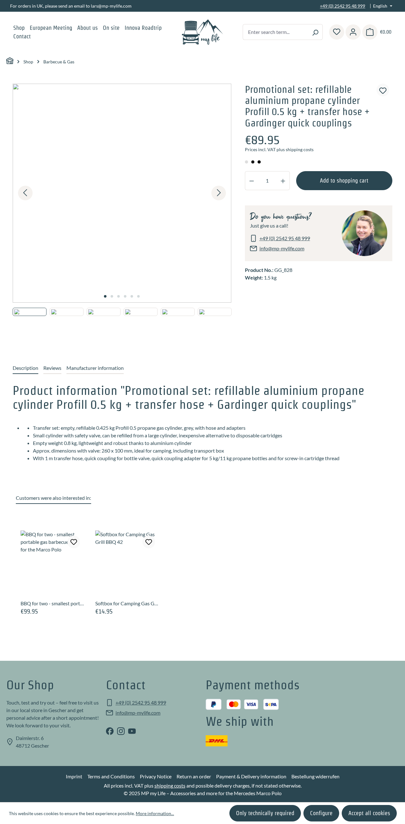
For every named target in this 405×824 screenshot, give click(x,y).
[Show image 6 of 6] (138, 296)
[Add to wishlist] (383, 90)
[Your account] (353, 32)
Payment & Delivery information (251, 776)
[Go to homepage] (202, 32)
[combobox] (275, 32)
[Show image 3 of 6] (118, 296)
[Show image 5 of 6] (132, 296)
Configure (321, 813)
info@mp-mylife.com (281, 248)
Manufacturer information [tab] (95, 368)
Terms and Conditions (111, 776)
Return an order (194, 776)
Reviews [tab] (52, 368)
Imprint (74, 776)
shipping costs (169, 785)
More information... (155, 813)
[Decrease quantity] (251, 180)
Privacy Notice (155, 776)
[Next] (218, 193)
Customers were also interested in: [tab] (53, 498)
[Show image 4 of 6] (125, 296)
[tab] (25, 368)
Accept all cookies (369, 813)
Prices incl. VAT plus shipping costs (279, 149)
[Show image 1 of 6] (105, 296)
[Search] (315, 32)
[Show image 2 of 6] (112, 296)
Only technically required (265, 813)
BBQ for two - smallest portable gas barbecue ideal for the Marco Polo (53, 603)
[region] (122, 214)
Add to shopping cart (344, 180)
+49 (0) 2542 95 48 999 (342, 6)
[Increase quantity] (283, 180)
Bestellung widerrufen (315, 776)
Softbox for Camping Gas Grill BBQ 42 (127, 603)
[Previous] (25, 193)
